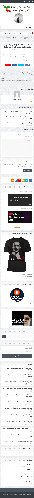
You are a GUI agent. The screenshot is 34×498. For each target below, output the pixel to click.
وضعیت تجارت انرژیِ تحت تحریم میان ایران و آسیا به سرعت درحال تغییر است (18, 112)
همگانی (8, 49)
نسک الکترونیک (27, 474)
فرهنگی (28, 469)
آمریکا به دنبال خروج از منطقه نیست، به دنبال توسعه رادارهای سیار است (17, 415)
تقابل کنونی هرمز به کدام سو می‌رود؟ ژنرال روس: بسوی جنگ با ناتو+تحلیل (18, 409)
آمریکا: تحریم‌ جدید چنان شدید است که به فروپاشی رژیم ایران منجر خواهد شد (17, 389)
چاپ (21, 51)
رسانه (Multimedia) (26, 467)
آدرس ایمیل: (28, 348)
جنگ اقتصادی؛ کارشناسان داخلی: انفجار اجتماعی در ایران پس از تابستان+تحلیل (18, 395)
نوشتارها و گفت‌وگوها (25, 476)
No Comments (28, 51)
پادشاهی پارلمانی (26, 481)
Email (18, 51)
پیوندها (28, 484)
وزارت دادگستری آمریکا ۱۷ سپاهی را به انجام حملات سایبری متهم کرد (17, 429)
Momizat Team (25, 495)
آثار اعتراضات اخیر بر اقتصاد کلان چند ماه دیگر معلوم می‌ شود (18, 73)
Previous (29, 71)
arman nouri (29, 49)
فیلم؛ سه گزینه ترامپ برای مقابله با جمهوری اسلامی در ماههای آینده (17, 435)
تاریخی (28, 464)
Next (3, 78)
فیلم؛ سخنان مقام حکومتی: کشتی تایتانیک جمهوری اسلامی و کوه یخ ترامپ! (19, 123)
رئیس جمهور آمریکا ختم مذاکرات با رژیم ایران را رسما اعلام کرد (18, 441)
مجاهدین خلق (27, 472)
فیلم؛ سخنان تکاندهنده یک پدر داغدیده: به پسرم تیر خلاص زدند (16, 81)
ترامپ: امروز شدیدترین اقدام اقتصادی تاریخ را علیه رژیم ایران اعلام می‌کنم (17, 402)
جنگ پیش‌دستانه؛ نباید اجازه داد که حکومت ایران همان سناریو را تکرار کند (19, 117)
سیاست (26, 60)
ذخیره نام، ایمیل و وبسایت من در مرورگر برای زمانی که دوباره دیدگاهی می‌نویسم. (17, 165)
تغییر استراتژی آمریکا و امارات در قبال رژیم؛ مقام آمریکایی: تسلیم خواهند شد (17, 422)
